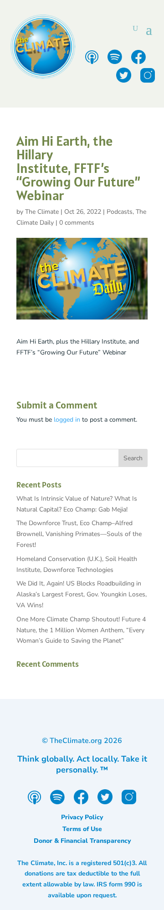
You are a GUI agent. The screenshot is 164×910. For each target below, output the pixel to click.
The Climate (42, 211)
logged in (67, 419)
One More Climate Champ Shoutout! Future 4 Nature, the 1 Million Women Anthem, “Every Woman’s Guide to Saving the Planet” (81, 630)
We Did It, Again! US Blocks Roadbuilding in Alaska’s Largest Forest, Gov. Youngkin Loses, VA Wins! (81, 594)
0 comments (76, 222)
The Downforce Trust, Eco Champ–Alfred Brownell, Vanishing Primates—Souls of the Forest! (79, 534)
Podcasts (120, 211)
